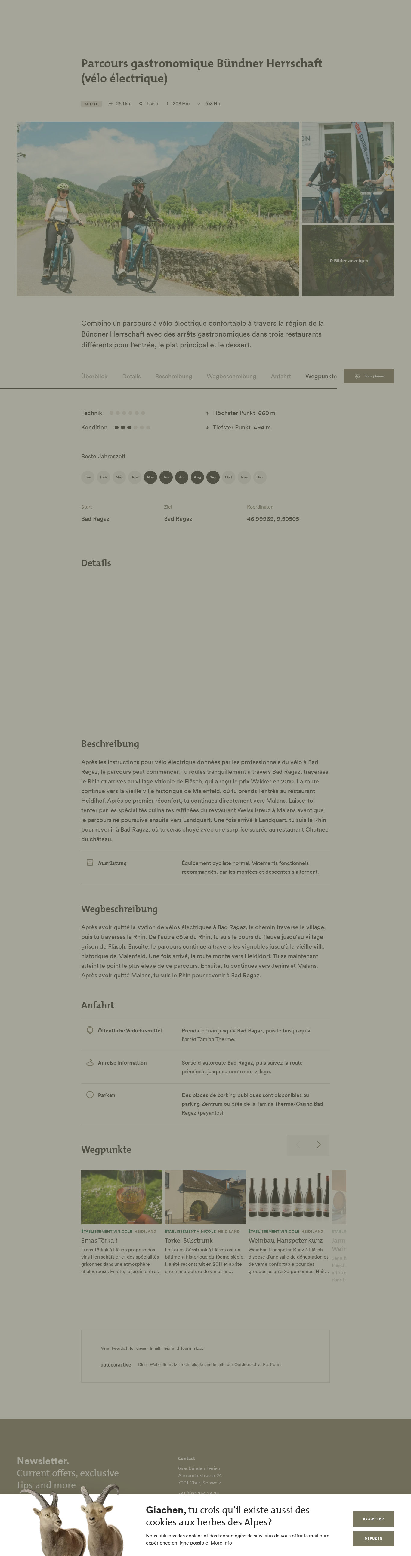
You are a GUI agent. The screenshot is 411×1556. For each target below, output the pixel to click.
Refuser (373, 1538)
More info (221, 1543)
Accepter (373, 1519)
